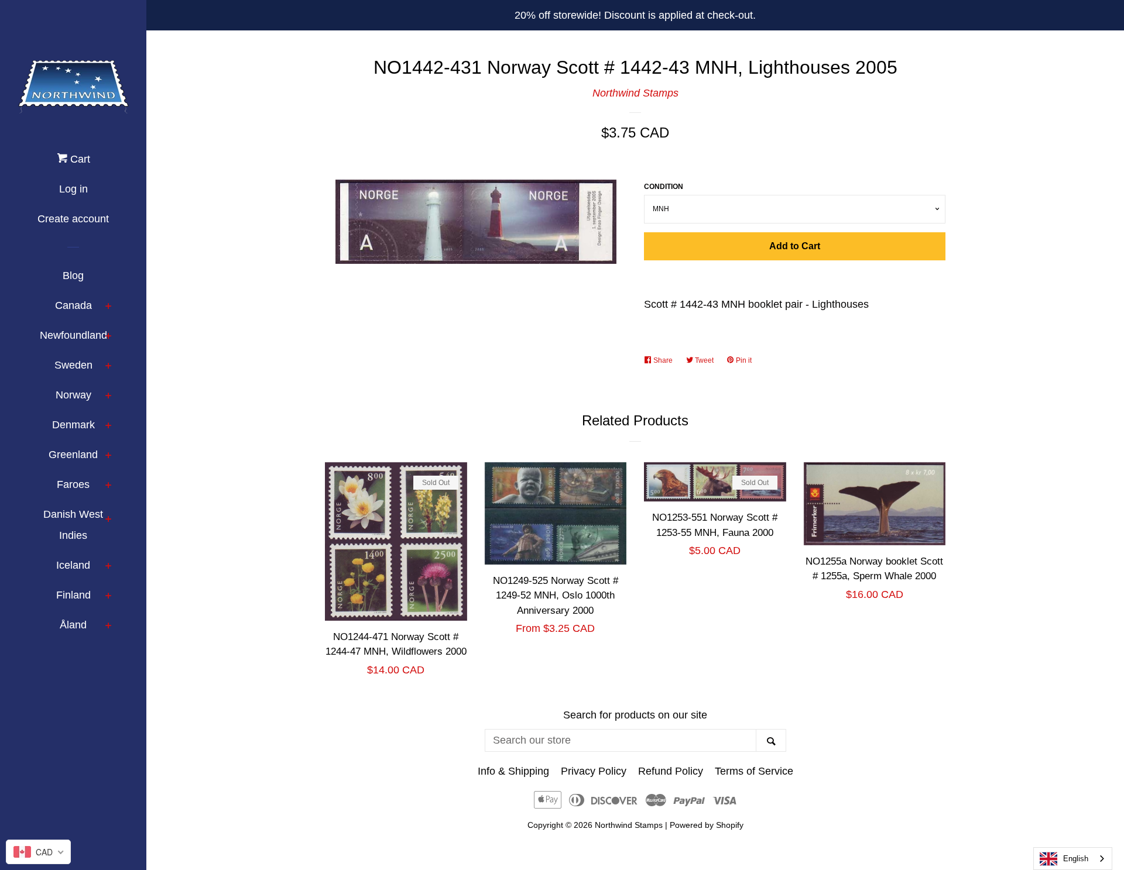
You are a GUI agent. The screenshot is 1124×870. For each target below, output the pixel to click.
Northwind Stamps (635, 93)
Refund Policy (670, 771)
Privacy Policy (593, 771)
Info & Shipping (513, 771)
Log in (73, 189)
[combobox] (1072, 858)
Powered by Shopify (706, 825)
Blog (73, 275)
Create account (73, 219)
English (1075, 858)
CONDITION (663, 187)
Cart (78, 159)
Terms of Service (754, 771)
